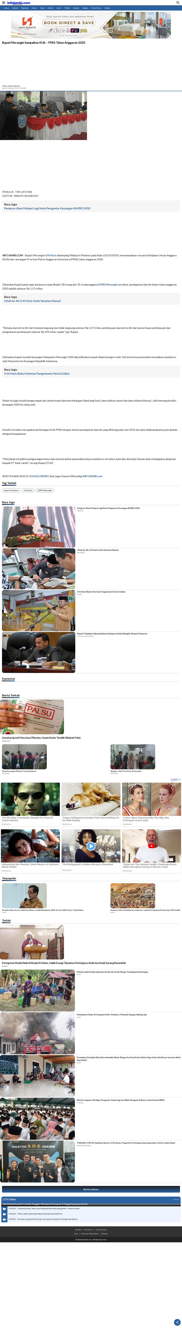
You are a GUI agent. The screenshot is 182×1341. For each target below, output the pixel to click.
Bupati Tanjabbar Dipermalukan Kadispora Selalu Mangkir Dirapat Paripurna (112, 633)
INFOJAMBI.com (93, 476)
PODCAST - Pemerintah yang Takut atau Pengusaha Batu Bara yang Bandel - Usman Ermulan (44, 1209)
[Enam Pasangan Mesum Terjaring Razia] (55, 757)
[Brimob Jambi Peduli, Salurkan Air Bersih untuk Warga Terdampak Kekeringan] (37, 991)
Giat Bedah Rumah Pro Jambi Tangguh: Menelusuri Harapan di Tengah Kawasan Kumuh (45, 1204)
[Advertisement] (91, 64)
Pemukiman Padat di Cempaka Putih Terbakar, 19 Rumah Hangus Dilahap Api (112, 1014)
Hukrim (15, 8)
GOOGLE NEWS (38, 476)
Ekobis (50, 8)
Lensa (6, 8)
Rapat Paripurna (11, 490)
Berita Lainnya (91, 1189)
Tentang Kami (101, 1230)
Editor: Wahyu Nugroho (11, 86)
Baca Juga (8, 502)
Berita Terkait (11, 695)
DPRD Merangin (45, 490)
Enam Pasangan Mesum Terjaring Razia (19, 771)
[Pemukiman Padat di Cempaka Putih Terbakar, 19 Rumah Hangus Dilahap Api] (37, 1033)
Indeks (107, 8)
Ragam (85, 8)
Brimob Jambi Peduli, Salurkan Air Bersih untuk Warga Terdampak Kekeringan (112, 972)
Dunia (34, 8)
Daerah (76, 8)
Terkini (6, 920)
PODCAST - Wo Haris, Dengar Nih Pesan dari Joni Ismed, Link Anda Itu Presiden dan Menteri (43, 1219)
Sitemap (104, 1234)
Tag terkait (9, 483)
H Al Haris (28, 490)
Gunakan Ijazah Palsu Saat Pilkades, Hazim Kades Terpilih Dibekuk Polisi (41, 737)
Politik (67, 8)
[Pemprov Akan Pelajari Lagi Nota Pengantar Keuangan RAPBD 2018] (38, 527)
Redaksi (78, 1230)
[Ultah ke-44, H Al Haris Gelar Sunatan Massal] (38, 568)
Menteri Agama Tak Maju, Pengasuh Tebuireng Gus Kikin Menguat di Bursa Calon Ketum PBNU (121, 1100)
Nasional (25, 8)
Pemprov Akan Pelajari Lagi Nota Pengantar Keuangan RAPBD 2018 (47, 208)
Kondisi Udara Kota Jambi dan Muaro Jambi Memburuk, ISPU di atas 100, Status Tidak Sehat (42, 910)
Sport (59, 8)
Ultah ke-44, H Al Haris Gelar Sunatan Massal (32, 300)
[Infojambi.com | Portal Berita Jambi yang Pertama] (18, 2)
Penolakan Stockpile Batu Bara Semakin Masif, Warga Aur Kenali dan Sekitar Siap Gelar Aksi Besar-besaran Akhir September (129, 1058)
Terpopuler (9, 878)
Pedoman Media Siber (89, 1234)
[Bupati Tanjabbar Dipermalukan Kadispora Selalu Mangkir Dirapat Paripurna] (38, 652)
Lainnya (176, 1199)
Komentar (8, 678)
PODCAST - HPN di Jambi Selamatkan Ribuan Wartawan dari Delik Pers (35, 1214)
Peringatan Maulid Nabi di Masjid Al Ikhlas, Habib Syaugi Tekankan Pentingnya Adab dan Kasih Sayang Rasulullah (64, 962)
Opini (42, 8)
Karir (76, 1234)
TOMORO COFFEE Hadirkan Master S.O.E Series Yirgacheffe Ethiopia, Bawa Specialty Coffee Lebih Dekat (126, 1143)
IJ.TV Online (9, 1199)
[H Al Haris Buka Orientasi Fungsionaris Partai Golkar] (38, 610)
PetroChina (96, 8)
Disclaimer (88, 1230)
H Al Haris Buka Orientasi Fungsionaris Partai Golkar (37, 373)
